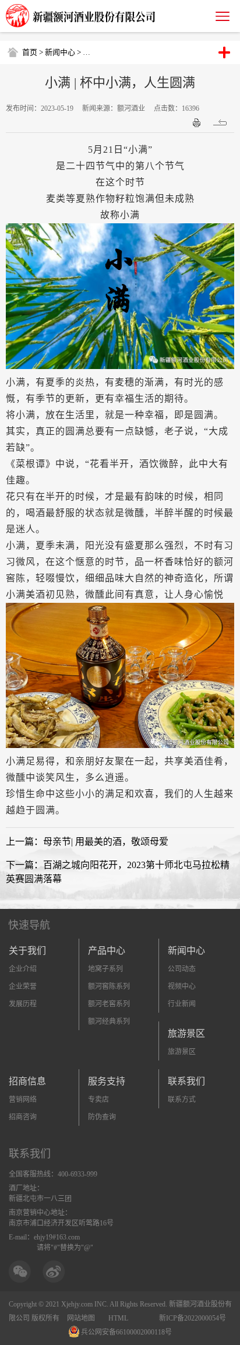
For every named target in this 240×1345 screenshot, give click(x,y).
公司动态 (182, 969)
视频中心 (182, 986)
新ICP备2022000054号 (192, 1318)
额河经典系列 (109, 1021)
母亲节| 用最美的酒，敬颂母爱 (105, 842)
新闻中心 (60, 52)
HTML (118, 1318)
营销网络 (23, 1099)
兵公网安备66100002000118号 (125, 1332)
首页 (29, 52)
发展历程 (23, 1004)
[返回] (219, 122)
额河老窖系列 (109, 1004)
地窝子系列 (105, 969)
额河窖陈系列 (109, 986)
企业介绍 (23, 969)
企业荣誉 (23, 986)
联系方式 (182, 1099)
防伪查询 (102, 1117)
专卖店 (98, 1099)
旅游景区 (182, 1052)
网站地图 (81, 1318)
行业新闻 (182, 1004)
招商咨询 (23, 1117)
